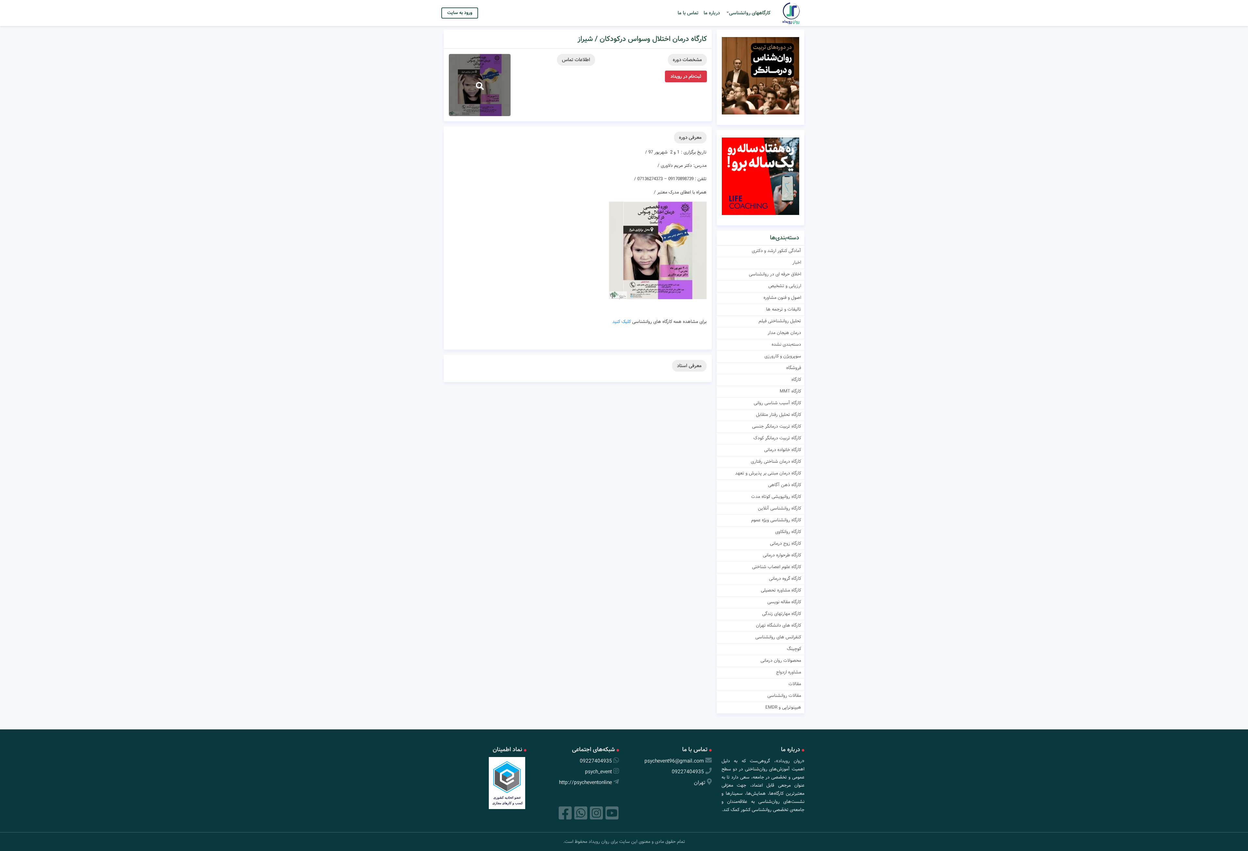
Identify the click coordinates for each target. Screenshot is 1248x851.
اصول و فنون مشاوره (782, 297)
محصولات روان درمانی (780, 660)
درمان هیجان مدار (784, 332)
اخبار (796, 262)
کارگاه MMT (790, 391)
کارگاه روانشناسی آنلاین (779, 508)
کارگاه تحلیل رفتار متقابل (778, 414)
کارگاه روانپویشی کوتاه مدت (776, 496)
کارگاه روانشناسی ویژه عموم (776, 520)
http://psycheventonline (585, 782)
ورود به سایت (459, 12)
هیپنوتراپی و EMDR (783, 707)
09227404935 (688, 772)
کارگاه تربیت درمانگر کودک (777, 438)
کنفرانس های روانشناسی (778, 637)
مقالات (794, 683)
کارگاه (796, 379)
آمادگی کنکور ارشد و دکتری (776, 250)
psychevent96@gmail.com (674, 761)
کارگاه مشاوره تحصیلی (781, 590)
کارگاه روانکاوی (788, 531)
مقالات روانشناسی (784, 695)
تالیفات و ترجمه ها (783, 309)
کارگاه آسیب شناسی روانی (777, 402)
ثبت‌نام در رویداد (685, 76)
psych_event (598, 772)
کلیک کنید (621, 321)
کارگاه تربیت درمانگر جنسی (776, 426)
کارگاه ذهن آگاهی (784, 484)
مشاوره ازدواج (788, 672)
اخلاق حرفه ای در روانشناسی (775, 274)
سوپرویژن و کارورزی (782, 356)
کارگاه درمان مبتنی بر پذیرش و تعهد (768, 473)
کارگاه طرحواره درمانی (782, 555)
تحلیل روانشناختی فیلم (780, 321)
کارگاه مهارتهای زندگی (781, 613)
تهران (700, 782)
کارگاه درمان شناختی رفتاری (776, 461)
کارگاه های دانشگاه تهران (778, 625)
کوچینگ (794, 648)
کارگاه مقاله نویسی (784, 601)
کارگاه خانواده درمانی (782, 449)
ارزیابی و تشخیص (784, 285)
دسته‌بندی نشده (786, 344)
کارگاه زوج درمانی (785, 543)
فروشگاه (793, 367)
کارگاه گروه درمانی (785, 578)
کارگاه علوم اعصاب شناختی (776, 566)
